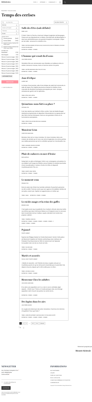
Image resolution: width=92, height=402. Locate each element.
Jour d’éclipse (29, 78)
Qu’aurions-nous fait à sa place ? (38, 104)
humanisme (43, 121)
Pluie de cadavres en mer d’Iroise (39, 154)
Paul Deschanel (28, 247)
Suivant (42, 323)
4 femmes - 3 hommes (42, 317)
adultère (27, 69)
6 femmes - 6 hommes (32, 147)
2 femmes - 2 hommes (32, 71)
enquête (27, 171)
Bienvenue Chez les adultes (36, 280)
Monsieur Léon (29, 130)
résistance (38, 121)
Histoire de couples (29, 271)
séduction (37, 69)
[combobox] (9, 28)
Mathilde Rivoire (68, 385)
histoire (33, 121)
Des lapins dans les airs (34, 302)
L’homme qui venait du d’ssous (37, 56)
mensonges (32, 69)
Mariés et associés (31, 256)
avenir (26, 315)
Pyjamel (26, 230)
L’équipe (52, 373)
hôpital (33, 95)
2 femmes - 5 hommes (32, 221)
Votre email (5, 374)
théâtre (34, 171)
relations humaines (29, 45)
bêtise (26, 95)
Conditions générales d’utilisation (60, 380)
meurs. (31, 47)
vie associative (45, 45)
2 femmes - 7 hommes (32, 249)
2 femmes (30, 123)
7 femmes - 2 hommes (32, 97)
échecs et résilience (54, 45)
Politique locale (38, 45)
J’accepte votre (10, 383)
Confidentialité (54, 382)
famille (27, 195)
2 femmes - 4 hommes (32, 295)
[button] (37, 2)
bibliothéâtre (6, 2)
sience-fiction (44, 315)
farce (29, 95)
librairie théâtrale (84, 351)
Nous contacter (55, 377)
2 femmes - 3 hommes (41, 195)
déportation (28, 121)
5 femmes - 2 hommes (30, 223)
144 (37, 323)
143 (33, 323)
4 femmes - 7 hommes (32, 173)
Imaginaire (27, 145)
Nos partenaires (54, 370)
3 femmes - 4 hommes (42, 221)
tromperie (27, 219)
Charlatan (32, 219)
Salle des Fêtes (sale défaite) (36, 28)
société (53, 315)
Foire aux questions (56, 375)
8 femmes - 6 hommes (32, 49)
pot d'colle (43, 69)
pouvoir (27, 47)
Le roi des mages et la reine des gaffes (41, 202)
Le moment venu (30, 180)
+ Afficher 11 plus (7, 76)
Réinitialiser (10, 82)
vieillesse (33, 145)
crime (30, 171)
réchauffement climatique (35, 315)
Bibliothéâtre (4, 10)
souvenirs (37, 145)
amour (49, 315)
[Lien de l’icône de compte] (60, 2)
